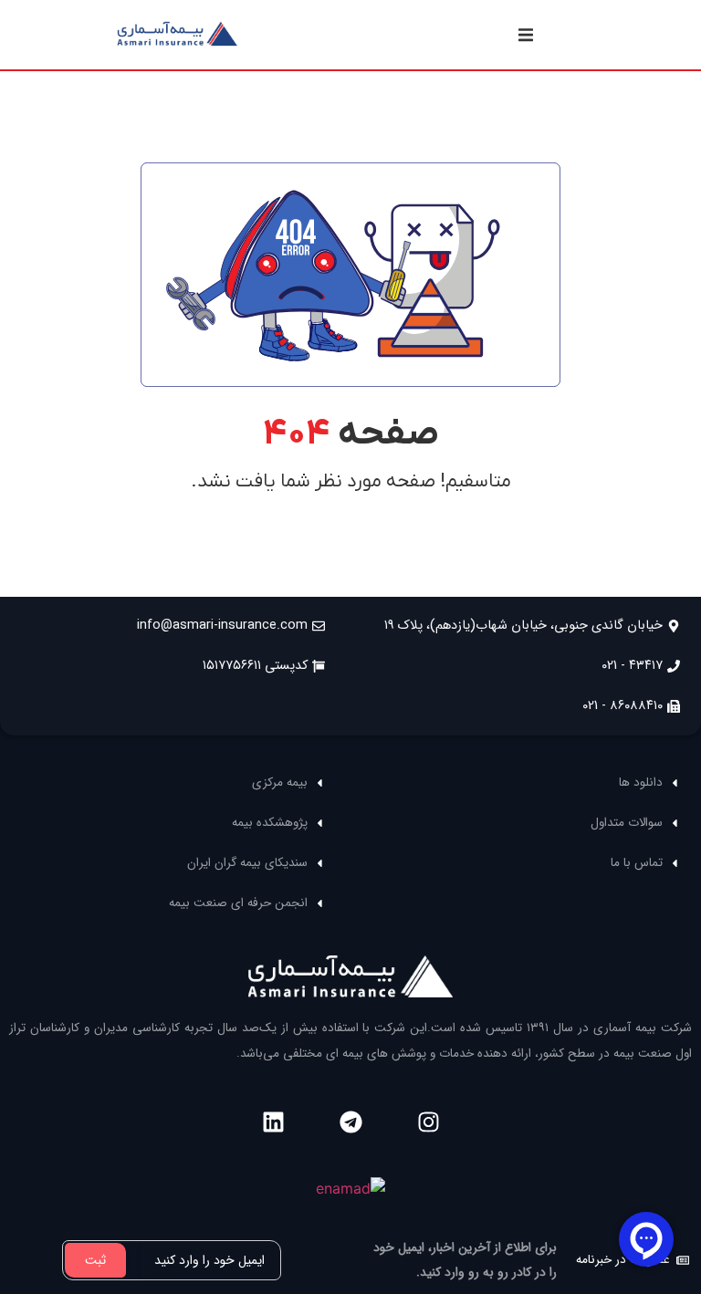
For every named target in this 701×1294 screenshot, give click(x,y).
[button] (525, 34)
